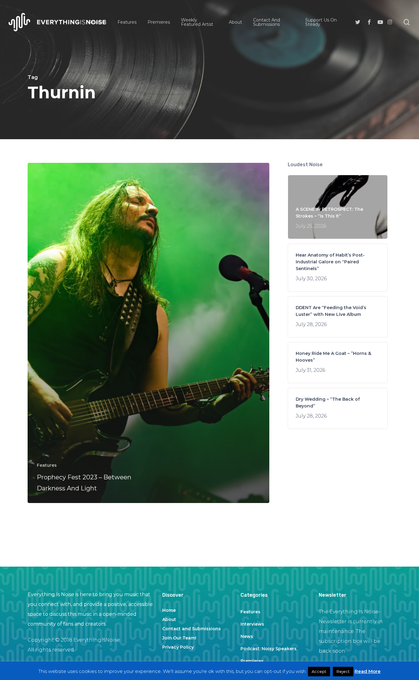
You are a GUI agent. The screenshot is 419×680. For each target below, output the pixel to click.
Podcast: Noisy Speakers (268, 648)
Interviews (252, 624)
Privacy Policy (178, 647)
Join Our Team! (179, 638)
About (169, 619)
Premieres (251, 661)
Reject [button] (343, 671)
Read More (368, 671)
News (246, 636)
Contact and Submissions (191, 628)
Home (169, 610)
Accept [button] (319, 671)
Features (47, 465)
